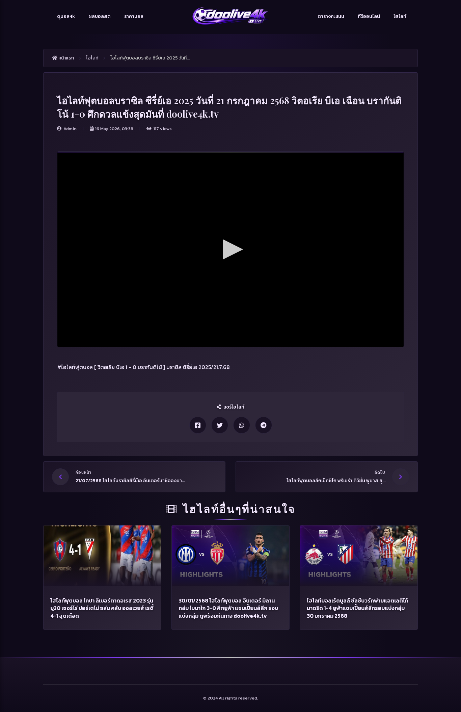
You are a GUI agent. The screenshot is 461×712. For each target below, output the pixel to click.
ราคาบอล (133, 16)
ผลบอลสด (99, 16)
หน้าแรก (65, 58)
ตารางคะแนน (331, 16)
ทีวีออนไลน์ (369, 16)
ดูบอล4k (66, 16)
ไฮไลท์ (400, 16)
